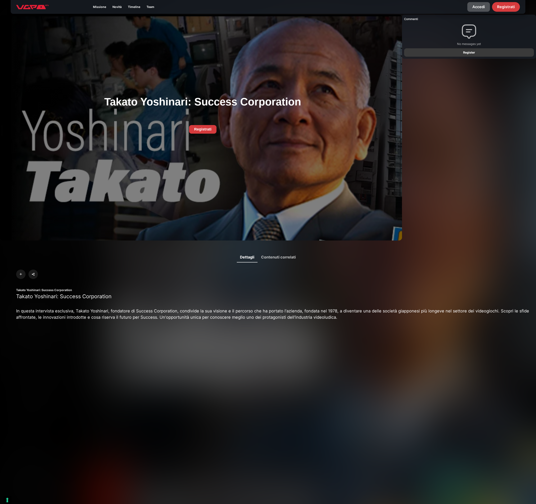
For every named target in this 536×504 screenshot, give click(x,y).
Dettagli (247, 257)
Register (469, 52)
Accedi (478, 7)
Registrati (506, 7)
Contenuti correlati (278, 257)
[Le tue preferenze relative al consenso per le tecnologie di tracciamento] (7, 500)
